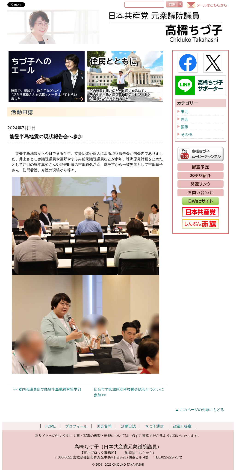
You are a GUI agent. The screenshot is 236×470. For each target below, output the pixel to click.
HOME (50, 426)
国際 (184, 127)
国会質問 (104, 426)
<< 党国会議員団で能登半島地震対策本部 (47, 389)
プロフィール (76, 426)
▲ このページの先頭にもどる (199, 410)
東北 (184, 112)
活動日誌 (128, 426)
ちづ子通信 (154, 426)
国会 (184, 119)
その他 (186, 135)
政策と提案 (182, 426)
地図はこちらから (139, 453)
